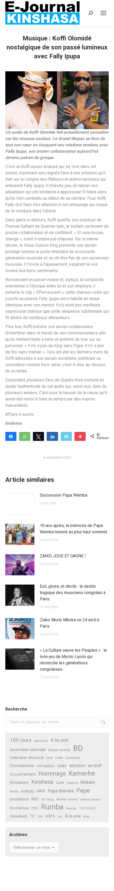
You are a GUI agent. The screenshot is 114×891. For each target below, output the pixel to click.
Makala (88, 782)
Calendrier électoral (26, 757)
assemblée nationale (28, 750)
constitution (73, 758)
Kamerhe (82, 773)
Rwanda (71, 808)
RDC (35, 799)
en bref (95, 765)
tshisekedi (18, 816)
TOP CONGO (87, 808)
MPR (41, 791)
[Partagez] (11, 436)
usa (60, 816)
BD (78, 748)
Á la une (73, 816)
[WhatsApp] (24, 436)
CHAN (59, 758)
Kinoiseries (19, 782)
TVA (40, 816)
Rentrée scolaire (66, 799)
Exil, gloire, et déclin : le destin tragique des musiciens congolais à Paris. (73, 592)
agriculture (41, 741)
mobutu (27, 791)
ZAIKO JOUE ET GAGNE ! (63, 555)
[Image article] (19, 504)
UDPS (50, 816)
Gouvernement (23, 774)
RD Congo (47, 799)
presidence (19, 799)
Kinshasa (42, 782)
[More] (80, 436)
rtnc (35, 808)
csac (62, 765)
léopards (72, 783)
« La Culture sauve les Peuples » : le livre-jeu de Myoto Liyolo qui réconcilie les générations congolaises (73, 660)
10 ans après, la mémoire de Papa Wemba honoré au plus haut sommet (73, 528)
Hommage (52, 773)
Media (14, 791)
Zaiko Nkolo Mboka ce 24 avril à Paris (69, 623)
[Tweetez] (38, 436)
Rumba (52, 807)
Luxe (60, 782)
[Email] (66, 436)
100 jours (21, 740)
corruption (46, 766)
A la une (59, 740)
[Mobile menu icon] (103, 13)
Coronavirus (22, 765)
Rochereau (19, 808)
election (77, 765)
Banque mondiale (59, 750)
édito (86, 816)
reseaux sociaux (90, 799)
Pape (83, 790)
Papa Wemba (61, 791)
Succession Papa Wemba (63, 495)
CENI (49, 758)
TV (32, 816)
